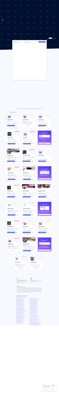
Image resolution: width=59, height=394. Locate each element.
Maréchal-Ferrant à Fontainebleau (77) (20, 316)
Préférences (46, 389)
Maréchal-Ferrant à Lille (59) (19, 321)
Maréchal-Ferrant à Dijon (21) (19, 313)
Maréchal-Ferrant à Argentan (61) (19, 300)
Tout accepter (52, 389)
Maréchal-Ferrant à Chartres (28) (19, 308)
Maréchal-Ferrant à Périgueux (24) (33, 303)
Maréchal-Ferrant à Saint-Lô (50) (33, 311)
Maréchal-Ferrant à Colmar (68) (19, 312)
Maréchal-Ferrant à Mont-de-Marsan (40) (34, 299)
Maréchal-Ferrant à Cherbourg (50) (20, 309)
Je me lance (44, 143)
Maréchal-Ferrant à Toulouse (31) (33, 312)
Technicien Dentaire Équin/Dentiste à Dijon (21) (35, 323)
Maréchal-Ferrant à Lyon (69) (33, 298)
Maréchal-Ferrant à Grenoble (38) (20, 317)
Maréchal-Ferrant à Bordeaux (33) (20, 304)
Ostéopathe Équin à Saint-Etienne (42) (34, 320)
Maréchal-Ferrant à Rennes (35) (33, 308)
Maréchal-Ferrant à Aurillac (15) (19, 299)
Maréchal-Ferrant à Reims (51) (33, 307)
